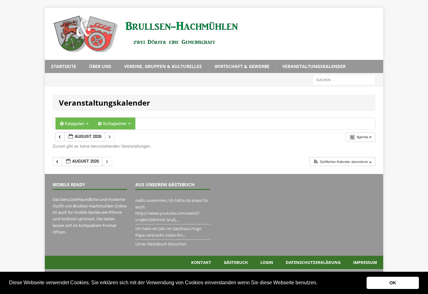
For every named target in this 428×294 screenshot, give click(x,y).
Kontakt (201, 262)
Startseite (63, 66)
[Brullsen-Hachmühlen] (214, 34)
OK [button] (392, 282)
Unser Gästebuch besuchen (160, 244)
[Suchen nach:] (344, 79)
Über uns (100, 66)
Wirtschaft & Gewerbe (242, 66)
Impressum (365, 262)
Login (266, 262)
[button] (320, 283)
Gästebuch (236, 262)
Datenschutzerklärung (313, 262)
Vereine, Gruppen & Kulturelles (163, 66)
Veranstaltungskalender (314, 66)
